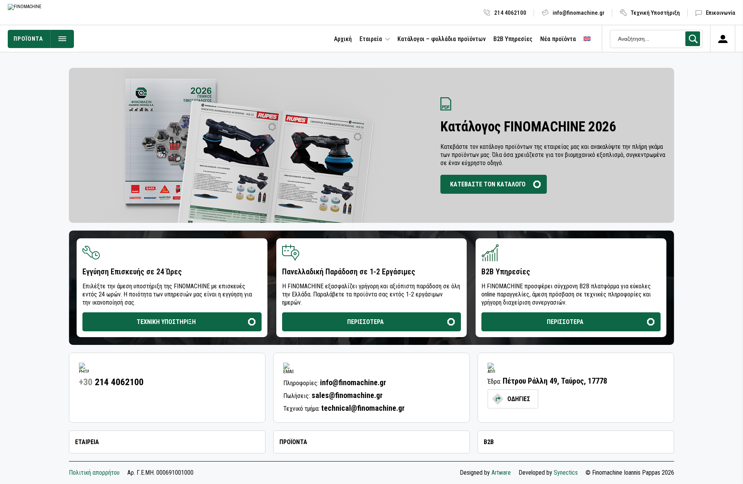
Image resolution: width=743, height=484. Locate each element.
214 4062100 (510, 12)
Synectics (566, 472)
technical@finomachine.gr (363, 408)
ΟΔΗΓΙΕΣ (518, 399)
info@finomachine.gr (578, 12)
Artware (501, 472)
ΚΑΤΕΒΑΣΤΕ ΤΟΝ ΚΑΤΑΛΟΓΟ (488, 184)
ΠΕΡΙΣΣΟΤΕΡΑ (365, 322)
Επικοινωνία (720, 12)
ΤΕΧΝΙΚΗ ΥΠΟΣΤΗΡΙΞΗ (166, 322)
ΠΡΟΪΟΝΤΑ (28, 38)
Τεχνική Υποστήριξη (655, 12)
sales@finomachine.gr (347, 395)
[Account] (722, 38)
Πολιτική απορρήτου (94, 472)
